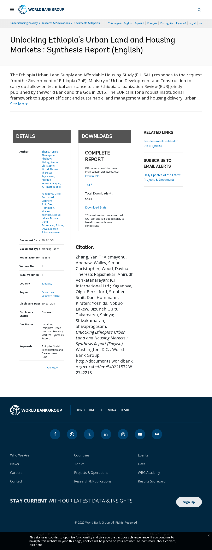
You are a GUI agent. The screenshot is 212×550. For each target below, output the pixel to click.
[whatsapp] (72, 434)
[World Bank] (36, 410)
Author (24, 151)
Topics (79, 464)
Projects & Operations (91, 472)
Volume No (26, 266)
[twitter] (89, 434)
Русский (181, 23)
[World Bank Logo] (41, 9)
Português (166, 23)
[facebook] (55, 434)
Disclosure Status (26, 314)
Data (141, 464)
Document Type (29, 249)
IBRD (81, 410)
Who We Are (19, 455)
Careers (16, 472)
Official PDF (93, 176)
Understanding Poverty (24, 23)
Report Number (29, 257)
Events (143, 455)
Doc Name (26, 324)
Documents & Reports (87, 23)
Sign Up (189, 502)
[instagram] (123, 434)
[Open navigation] (12, 9)
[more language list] (200, 23)
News (14, 464)
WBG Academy (149, 472)
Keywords (25, 346)
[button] (199, 9)
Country (24, 283)
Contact (16, 481)
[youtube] (140, 434)
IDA (91, 410)
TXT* (88, 185)
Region (24, 292)
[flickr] (157, 434)
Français (152, 23)
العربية (192, 23)
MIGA (112, 410)
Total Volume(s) (29, 275)
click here (35, 545)
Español (139, 23)
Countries (81, 455)
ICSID (125, 410)
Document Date (29, 240)
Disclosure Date (30, 303)
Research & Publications (56, 23)
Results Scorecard (151, 481)
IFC (101, 410)
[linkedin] (106, 434)
